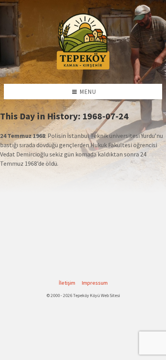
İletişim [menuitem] (67, 282)
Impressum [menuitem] (95, 282)
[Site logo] (83, 68)
